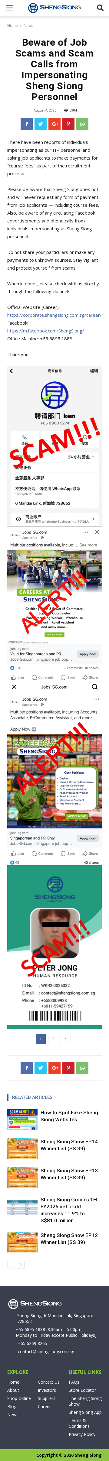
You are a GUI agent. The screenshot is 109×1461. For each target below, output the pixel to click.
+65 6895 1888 (30, 1329)
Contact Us (49, 1382)
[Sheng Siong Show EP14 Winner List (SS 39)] (22, 1148)
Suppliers (46, 1398)
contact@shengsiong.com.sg (46, 1351)
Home (12, 25)
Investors (47, 1390)
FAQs (74, 1382)
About (13, 1390)
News (28, 25)
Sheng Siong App (85, 1412)
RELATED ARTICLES (32, 1097)
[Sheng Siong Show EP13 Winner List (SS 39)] (22, 1177)
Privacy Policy (82, 1434)
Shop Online (19, 1398)
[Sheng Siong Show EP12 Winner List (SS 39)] (22, 1242)
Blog (11, 1406)
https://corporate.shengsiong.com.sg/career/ (54, 315)
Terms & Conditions (79, 1423)
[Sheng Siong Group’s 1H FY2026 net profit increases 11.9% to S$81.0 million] (22, 1206)
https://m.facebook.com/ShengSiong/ (45, 331)
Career (44, 1406)
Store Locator (82, 1390)
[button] (100, 8)
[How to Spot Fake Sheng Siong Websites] (22, 1119)
